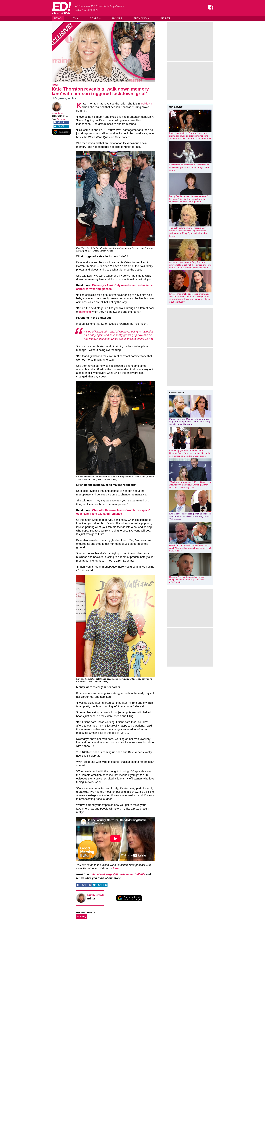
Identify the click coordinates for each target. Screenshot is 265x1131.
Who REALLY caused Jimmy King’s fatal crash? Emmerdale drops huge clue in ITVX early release (190, 548)
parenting (85, 311)
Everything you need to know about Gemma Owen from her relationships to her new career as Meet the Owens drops (190, 453)
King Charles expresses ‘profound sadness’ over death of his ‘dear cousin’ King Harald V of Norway (190, 516)
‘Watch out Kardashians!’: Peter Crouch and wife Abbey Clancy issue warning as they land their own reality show (190, 485)
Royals (117, 18)
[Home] (61, 8)
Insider (165, 18)
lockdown (146, 103)
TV (76, 18)
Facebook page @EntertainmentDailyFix (118, 874)
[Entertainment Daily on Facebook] (210, 7)
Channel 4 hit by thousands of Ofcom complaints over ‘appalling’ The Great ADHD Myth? (187, 580)
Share (61, 122)
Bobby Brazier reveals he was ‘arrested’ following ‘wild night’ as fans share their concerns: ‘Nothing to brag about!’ (188, 199)
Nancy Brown (57, 113)
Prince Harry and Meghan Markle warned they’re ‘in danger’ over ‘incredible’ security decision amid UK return (189, 421)
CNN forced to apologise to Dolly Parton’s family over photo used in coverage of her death (189, 167)
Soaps (95, 18)
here (116, 868)
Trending (141, 18)
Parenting (61, 119)
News (58, 18)
